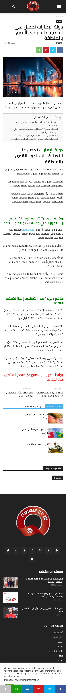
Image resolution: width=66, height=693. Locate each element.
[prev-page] (60, 459)
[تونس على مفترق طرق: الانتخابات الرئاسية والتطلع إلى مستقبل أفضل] (10, 597)
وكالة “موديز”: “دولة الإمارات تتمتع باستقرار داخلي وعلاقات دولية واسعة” (35, 130)
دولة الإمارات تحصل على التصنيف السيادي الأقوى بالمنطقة (36, 123)
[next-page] (55, 459)
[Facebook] (60, 50)
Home (60, 16)
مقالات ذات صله (54, 406)
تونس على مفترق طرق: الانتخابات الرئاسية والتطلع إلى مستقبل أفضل (45, 595)
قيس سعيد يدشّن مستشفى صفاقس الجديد (19, 394)
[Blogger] (57, 550)
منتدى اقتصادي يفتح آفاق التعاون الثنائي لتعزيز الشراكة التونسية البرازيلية (42, 431)
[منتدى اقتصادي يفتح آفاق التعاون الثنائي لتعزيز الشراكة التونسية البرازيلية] (55, 433)
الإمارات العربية (28, 229)
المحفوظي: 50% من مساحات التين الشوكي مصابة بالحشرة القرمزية (44, 416)
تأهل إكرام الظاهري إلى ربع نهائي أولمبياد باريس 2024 (42, 609)
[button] (13, 6)
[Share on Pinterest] (38, 689)
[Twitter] (53, 50)
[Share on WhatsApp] (16, 689)
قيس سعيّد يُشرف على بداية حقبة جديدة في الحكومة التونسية (44, 580)
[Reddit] (24, 550)
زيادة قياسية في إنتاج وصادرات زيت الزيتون (45, 444)
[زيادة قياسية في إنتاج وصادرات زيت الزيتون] (55, 447)
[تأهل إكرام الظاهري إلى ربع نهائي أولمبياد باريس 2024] (10, 612)
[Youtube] (32, 559)
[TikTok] (16, 550)
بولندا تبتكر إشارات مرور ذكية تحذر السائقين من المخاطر (33, 139)
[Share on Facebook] (60, 689)
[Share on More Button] (5, 689)
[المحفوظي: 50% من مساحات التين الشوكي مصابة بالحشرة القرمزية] (55, 418)
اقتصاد (52, 16)
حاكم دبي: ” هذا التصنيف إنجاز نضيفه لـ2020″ (37, 135)
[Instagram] (40, 550)
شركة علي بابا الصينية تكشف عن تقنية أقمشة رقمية (49, 394)
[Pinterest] (46, 50)
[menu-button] (59, 7)
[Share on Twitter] (49, 689)
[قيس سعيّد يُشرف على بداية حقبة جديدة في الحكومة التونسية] (10, 582)
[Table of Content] (57, 117)
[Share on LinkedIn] (27, 689)
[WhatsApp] (39, 50)
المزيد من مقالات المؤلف (32, 406)
